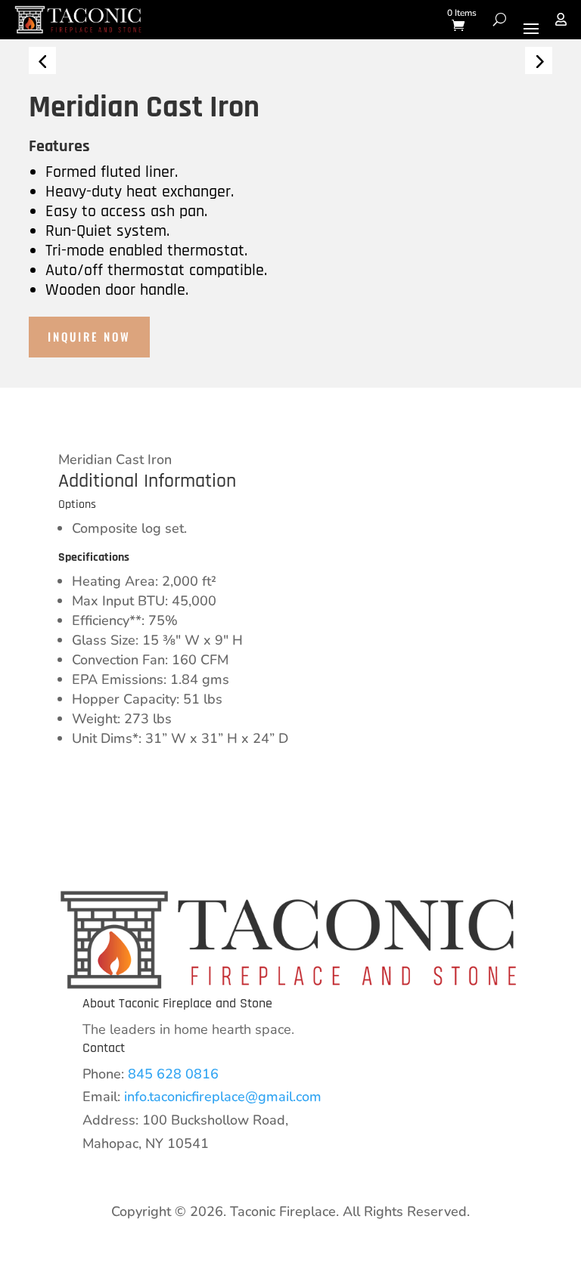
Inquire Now (89, 336)
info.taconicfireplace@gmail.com (223, 1097)
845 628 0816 (173, 1074)
